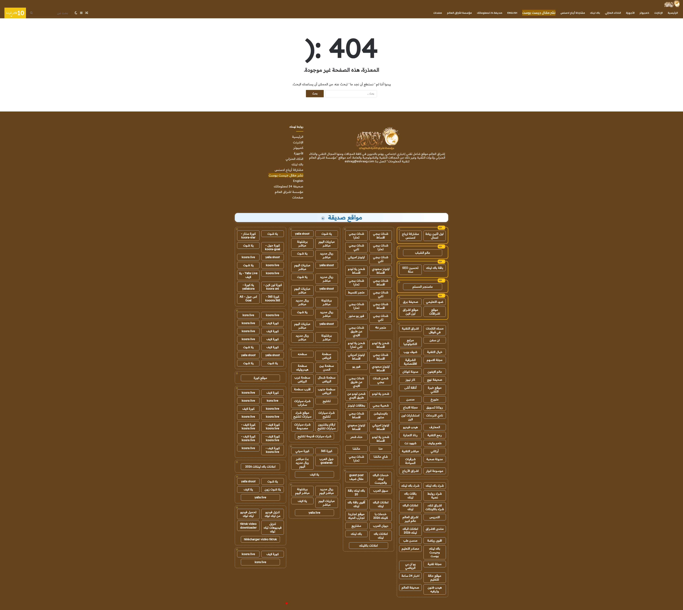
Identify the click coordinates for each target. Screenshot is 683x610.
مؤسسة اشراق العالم (459, 12)
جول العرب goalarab (326, 460)
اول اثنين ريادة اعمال (434, 235)
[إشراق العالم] (671, 3)
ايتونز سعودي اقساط (381, 270)
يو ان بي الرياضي (410, 565)
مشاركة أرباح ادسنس (572, 12)
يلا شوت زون (272, 489)
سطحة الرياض (326, 355)
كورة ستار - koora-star (248, 235)
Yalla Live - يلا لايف (248, 275)
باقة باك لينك (434, 268)
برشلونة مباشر (302, 243)
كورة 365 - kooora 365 (272, 298)
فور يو (356, 366)
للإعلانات (281, 603)
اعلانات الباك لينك (410, 507)
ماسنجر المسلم (422, 286)
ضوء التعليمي (434, 301)
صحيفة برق (410, 301)
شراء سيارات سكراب (302, 402)
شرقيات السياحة (410, 461)
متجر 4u (380, 327)
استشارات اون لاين (410, 417)
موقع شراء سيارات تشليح (302, 414)
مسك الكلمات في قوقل (435, 330)
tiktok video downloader (248, 525)
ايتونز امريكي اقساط (356, 356)
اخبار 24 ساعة (410, 575)
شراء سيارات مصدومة (302, 426)
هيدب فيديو (410, 427)
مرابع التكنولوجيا (410, 342)
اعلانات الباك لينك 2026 (410, 530)
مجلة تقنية (435, 564)
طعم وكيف (435, 443)
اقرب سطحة (302, 389)
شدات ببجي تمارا (356, 235)
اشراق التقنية (410, 328)
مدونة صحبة (434, 459)
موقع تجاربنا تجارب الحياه (356, 516)
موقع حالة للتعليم (434, 577)
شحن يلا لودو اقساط (356, 270)
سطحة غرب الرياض (302, 379)
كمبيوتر (644, 12)
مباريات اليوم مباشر (327, 243)
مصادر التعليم (410, 548)
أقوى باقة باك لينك (356, 504)
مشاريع (356, 526)
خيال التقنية (434, 352)
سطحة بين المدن (326, 367)
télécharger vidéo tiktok (260, 539)
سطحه (302, 354)
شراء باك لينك (435, 485)
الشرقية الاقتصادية (410, 361)
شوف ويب (410, 352)
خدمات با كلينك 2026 (380, 516)
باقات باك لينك (410, 495)
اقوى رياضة (434, 540)
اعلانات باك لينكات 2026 (260, 466)
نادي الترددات (434, 415)
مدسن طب (410, 540)
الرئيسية (673, 12)
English (512, 12)
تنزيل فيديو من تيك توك (272, 514)
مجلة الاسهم (435, 360)
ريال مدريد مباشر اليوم (326, 491)
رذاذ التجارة (410, 435)
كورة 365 (326, 451)
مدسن (410, 399)
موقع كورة (260, 378)
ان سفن (435, 340)
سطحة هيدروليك (302, 367)
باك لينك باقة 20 (356, 492)
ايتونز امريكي (356, 257)
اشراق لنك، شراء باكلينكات (434, 507)
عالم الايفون (434, 371)
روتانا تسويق (434, 407)
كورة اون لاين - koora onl (272, 286)
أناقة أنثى (410, 387)
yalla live (314, 512)
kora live (248, 315)
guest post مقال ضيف (356, 477)
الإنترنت (658, 12)
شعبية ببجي (381, 405)
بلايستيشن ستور (381, 415)
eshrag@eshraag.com (359, 161)
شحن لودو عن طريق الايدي (356, 395)
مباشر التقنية (410, 451)
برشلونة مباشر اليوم (302, 491)
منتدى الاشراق (435, 529)
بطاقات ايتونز (356, 405)
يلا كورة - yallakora (248, 286)
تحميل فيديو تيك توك (248, 514)
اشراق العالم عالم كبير (410, 519)
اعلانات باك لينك (381, 535)
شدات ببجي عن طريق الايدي (356, 331)
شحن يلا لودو (380, 393)
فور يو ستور (356, 316)
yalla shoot (302, 233)
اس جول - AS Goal (248, 298)
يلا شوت (326, 233)
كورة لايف (272, 323)
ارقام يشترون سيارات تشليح (326, 426)
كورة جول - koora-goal (272, 247)
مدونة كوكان (410, 371)
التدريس (434, 517)
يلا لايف (314, 474)
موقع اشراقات (434, 311)
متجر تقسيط (356, 292)
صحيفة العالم (410, 587)
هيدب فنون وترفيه (435, 589)
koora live (248, 257)
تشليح (327, 401)
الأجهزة (630, 12)
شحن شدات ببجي (380, 380)
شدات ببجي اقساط (380, 235)
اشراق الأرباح (410, 471)
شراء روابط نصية (435, 495)
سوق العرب (380, 490)
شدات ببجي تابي (356, 247)
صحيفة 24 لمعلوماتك (489, 12)
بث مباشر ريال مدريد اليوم (302, 462)
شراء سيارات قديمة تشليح (314, 436)
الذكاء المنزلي (613, 12)
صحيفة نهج (434, 379)
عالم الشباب (422, 252)
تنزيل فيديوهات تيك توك (273, 527)
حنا (381, 448)
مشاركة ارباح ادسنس (410, 235)
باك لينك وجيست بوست (434, 552)
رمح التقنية (434, 435)
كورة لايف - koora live (273, 426)
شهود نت (410, 443)
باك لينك (595, 12)
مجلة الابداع (410, 407)
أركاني (435, 451)
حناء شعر (356, 437)
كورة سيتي (302, 451)
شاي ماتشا (381, 456)
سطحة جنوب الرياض (326, 391)
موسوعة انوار (434, 471)
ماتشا (356, 448)
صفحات (437, 12)
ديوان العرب (380, 526)
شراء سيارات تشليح (326, 414)
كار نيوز (410, 379)
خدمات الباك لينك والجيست (381, 478)
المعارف (434, 427)
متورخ (435, 399)
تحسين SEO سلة (410, 269)
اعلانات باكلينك (368, 545)
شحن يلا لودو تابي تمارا (356, 344)
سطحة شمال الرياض (326, 379)
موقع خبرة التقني (435, 389)
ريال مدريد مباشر (326, 255)
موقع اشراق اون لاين (410, 311)
